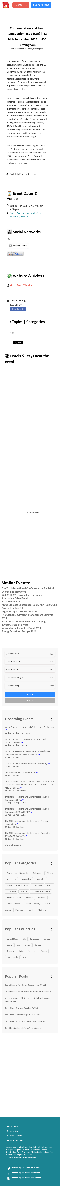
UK (24, 939)
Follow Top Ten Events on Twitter (26, 1168)
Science (23, 891)
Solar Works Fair (11, 601)
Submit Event (41, 5)
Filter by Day (14, 654)
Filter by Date (14, 661)
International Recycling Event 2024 (21, 628)
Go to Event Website (21, 285)
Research (42, 898)
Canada (47, 939)
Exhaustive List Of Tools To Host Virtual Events (25, 1021)
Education (11, 891)
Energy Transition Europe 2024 (19, 631)
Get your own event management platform (22, 1158)
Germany (38, 945)
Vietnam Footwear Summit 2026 (20, 773)
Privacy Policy (13, 1126)
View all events (13, 845)
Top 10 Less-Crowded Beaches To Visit (21, 1008)
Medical (29, 898)
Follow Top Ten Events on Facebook (26, 1178)
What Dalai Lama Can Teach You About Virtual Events (28, 992)
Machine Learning (32, 904)
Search (30, 694)
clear (52, 654)
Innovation (40, 879)
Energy (11, 333)
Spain (9, 945)
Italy (18, 945)
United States (12, 939)
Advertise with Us (14, 1136)
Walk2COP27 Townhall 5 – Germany (22, 595)
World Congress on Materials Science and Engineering (30, 727)
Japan (24, 957)
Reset (30, 700)
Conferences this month (17, 873)
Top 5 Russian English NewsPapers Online (23, 1028)
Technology (38, 873)
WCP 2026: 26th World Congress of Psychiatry (26, 764)
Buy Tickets (18, 309)
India (21, 951)
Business (19, 910)
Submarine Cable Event (15, 598)
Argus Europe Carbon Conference (20, 611)
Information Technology (17, 885)
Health (30, 910)
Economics (37, 885)
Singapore (34, 939)
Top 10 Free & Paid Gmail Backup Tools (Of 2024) (26, 985)
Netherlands (12, 957)
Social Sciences (13, 904)
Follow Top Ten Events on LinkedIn (26, 1173)
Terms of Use (12, 1131)
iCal (18, 246)
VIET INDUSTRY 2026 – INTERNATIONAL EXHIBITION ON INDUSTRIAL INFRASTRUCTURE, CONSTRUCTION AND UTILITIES (29, 785)
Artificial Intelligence (41, 891)
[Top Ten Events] (6, 5)
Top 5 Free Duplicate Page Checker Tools (22, 1015)
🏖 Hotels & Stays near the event (27, 359)
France (44, 951)
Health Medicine (14, 898)
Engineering (26, 879)
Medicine (42, 910)
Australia (32, 951)
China (27, 945)
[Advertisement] (30, 543)
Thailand (10, 951)
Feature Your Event (15, 1140)
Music (49, 885)
